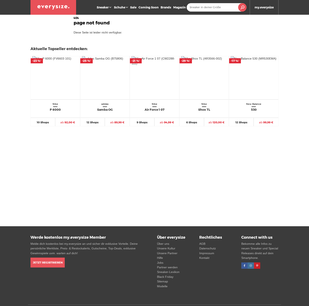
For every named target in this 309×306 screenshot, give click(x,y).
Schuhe (119, 7)
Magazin (179, 7)
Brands (166, 7)
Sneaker (103, 7)
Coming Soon (148, 7)
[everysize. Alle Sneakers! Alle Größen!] (53, 7)
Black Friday (165, 276)
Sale (133, 7)
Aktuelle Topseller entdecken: (59, 49)
